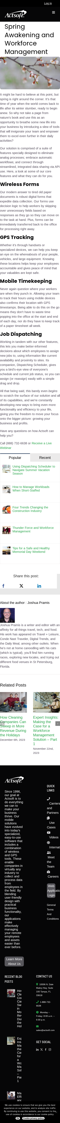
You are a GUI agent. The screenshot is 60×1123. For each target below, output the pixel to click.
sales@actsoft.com (45, 1030)
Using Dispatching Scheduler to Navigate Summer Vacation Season (33, 470)
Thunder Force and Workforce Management (33, 529)
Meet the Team (51, 862)
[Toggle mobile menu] (53, 12)
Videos (53, 837)
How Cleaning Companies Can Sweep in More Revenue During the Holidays (13, 726)
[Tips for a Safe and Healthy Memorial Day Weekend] (6, 549)
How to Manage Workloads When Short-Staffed (30, 488)
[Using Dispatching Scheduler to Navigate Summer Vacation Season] (6, 467)
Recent (45, 458)
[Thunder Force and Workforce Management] (6, 528)
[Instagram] (50, 1049)
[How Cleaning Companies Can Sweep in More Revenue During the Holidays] (13, 702)
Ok (17, 1118)
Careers (53, 876)
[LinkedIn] (39, 586)
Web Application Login (51, 890)
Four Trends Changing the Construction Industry (30, 509)
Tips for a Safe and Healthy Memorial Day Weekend (31, 550)
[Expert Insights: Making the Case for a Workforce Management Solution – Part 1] (46, 702)
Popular (15, 458)
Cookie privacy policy (33, 1118)
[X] (21, 586)
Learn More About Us (14, 961)
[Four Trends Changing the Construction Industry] (6, 508)
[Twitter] (41, 1049)
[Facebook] (3, 586)
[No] (56, 1112)
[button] (2, 723)
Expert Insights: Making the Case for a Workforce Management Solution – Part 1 (45, 730)
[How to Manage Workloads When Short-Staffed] (6, 487)
